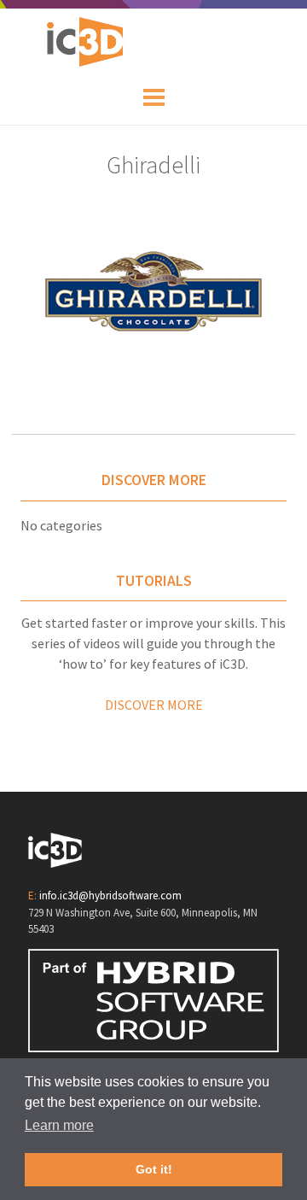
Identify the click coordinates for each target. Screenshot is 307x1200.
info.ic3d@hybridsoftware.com (110, 895)
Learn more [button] (59, 1125)
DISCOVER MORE (154, 704)
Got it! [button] (154, 1169)
